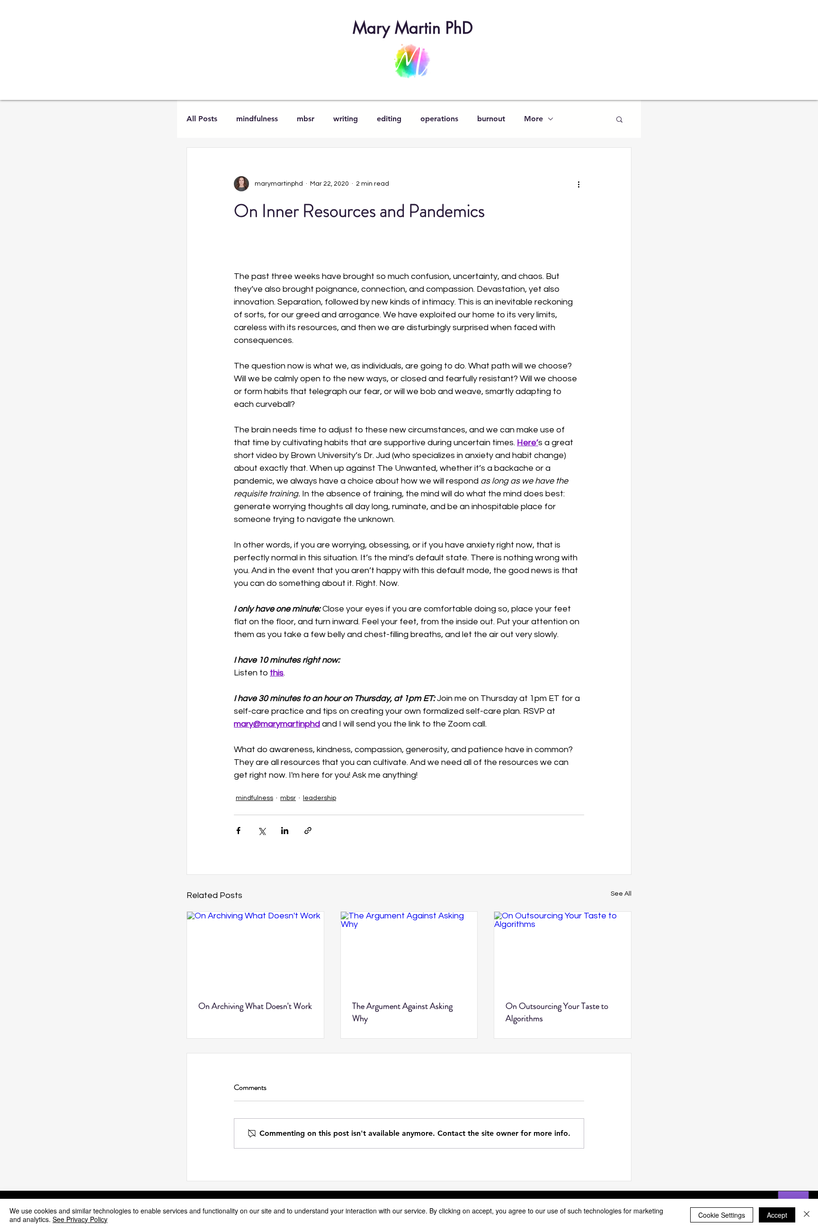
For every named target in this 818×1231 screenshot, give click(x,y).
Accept (777, 1215)
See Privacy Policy (80, 1219)
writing (345, 118)
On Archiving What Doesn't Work (255, 1006)
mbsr (305, 118)
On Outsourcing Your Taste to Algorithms (557, 1012)
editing (389, 118)
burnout (491, 118)
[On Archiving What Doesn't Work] (255, 950)
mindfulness (257, 118)
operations (439, 118)
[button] (619, 119)
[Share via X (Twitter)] (261, 830)
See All (621, 893)
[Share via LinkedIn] (284, 830)
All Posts (202, 118)
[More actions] (578, 183)
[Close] (806, 1214)
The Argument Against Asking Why (402, 1012)
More (533, 118)
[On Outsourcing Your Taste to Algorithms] (562, 950)
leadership (319, 798)
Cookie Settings (721, 1215)
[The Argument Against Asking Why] (409, 950)
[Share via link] (307, 830)
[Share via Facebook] (238, 830)
